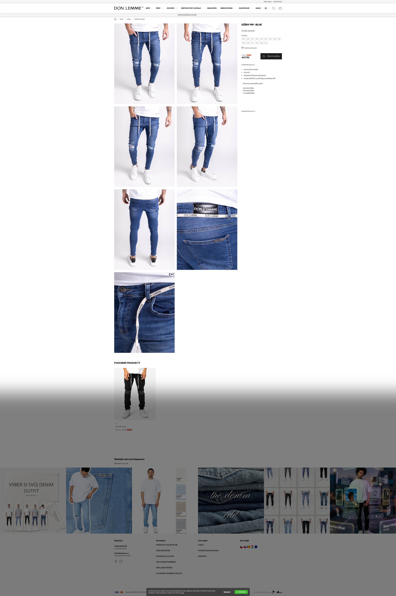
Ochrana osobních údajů (169, 573)
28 (116, 423)
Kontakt (202, 556)
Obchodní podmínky (166, 562)
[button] (113, 15)
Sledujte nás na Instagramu (129, 459)
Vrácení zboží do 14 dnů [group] (198, 15)
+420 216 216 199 (120, 546)
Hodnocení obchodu (208, 550)
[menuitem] (149, 8)
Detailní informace (248, 111)
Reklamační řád (164, 568)
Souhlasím (242, 592)
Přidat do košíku (273, 56)
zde (182, 593)
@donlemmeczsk (121, 463)
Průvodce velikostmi (166, 545)
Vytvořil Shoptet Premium (262, 592)
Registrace (278, 1)
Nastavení (227, 592)
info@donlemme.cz (121, 553)
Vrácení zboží (163, 550)
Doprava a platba (165, 556)
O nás (201, 545)
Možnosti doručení (251, 48)
